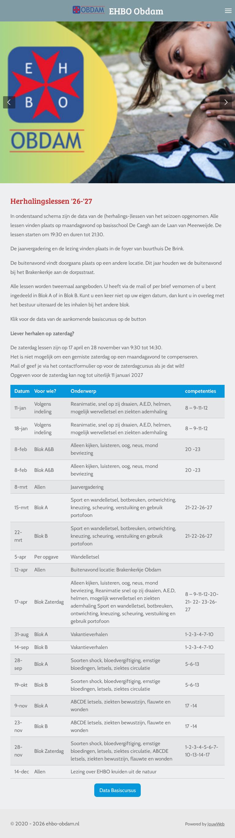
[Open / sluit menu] (228, 10)
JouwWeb (216, 823)
